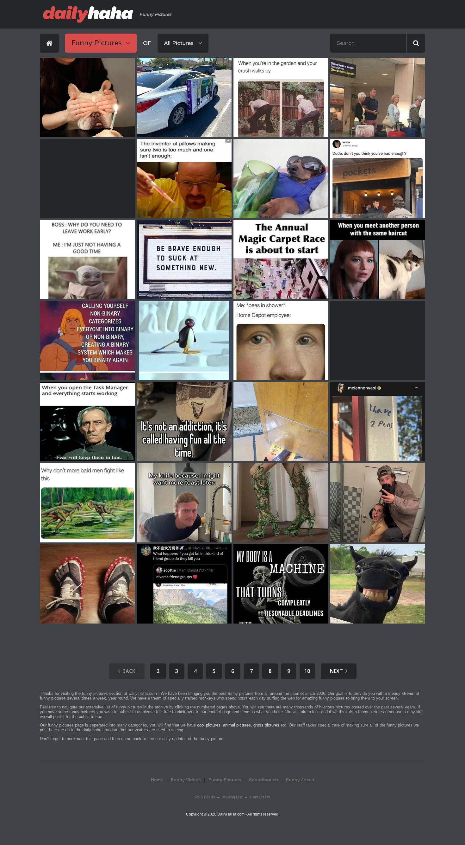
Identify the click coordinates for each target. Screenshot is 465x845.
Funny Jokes (300, 779)
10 (307, 671)
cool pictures (208, 725)
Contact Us (260, 797)
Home (157, 779)
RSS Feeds (205, 797)
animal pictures (237, 725)
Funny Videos (186, 779)
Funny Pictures (224, 779)
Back (128, 671)
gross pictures (266, 725)
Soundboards (263, 779)
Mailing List (232, 797)
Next (336, 671)
